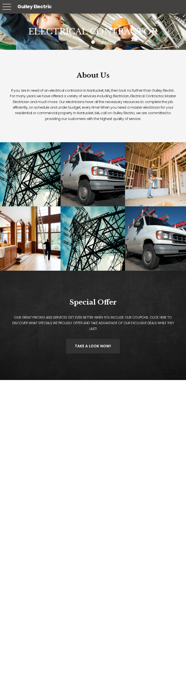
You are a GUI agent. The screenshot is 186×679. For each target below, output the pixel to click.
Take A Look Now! (93, 346)
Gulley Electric (34, 6)
